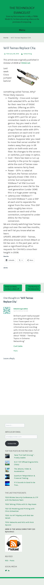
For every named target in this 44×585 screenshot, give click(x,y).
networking (27, 54)
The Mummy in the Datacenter (33, 288)
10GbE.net (25, 63)
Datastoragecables (21, 309)
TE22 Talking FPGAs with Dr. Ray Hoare (20, 504)
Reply (16, 351)
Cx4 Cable (18, 346)
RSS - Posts (9, 560)
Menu (22, 30)
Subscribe (12, 443)
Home (5, 38)
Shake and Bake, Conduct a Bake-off (12, 288)
